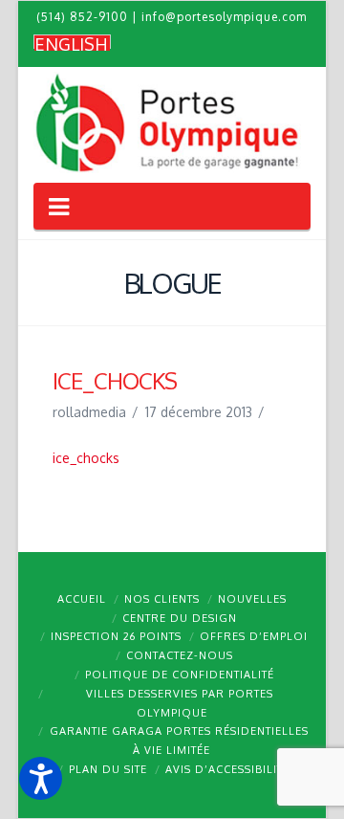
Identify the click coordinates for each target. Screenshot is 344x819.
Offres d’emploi (254, 636)
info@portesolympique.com (224, 17)
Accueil (81, 599)
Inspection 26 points (116, 636)
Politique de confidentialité (179, 674)
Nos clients (162, 599)
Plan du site (108, 769)
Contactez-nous (179, 655)
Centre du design (179, 618)
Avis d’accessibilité (227, 769)
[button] (40, 778)
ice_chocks (86, 458)
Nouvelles (252, 599)
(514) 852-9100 (82, 17)
